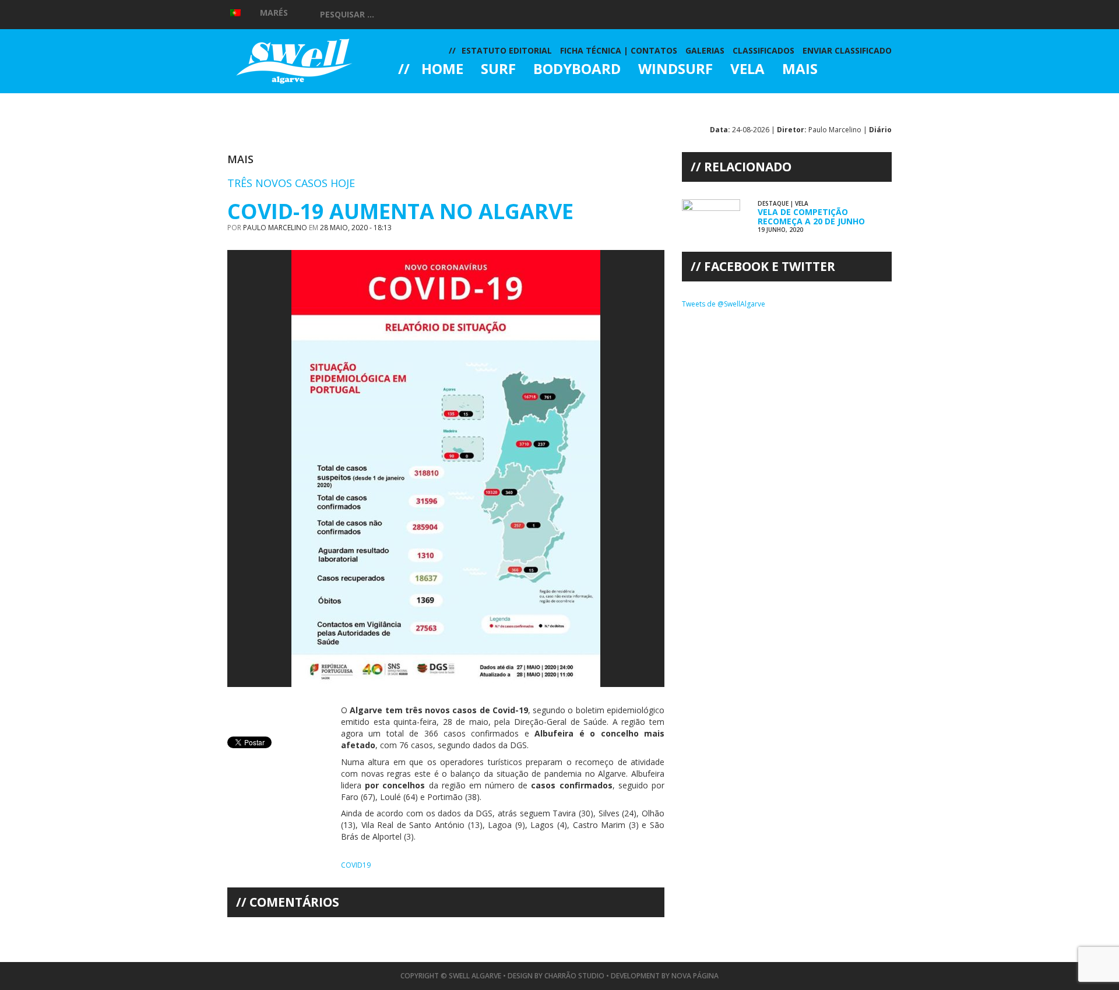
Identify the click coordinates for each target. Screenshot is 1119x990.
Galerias (440, 101)
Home (442, 70)
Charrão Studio (574, 976)
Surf (498, 70)
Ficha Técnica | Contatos (618, 50)
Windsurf (675, 70)
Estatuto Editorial (507, 50)
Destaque (773, 203)
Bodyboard (577, 70)
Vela (747, 70)
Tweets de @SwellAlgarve (723, 304)
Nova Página (695, 976)
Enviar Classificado (847, 50)
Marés (274, 12)
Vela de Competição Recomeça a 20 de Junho (811, 216)
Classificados (763, 50)
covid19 (356, 865)
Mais (800, 70)
